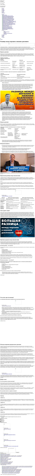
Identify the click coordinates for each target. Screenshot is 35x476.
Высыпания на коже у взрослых (5, 454)
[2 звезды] (4, 416)
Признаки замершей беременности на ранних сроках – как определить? (10, 456)
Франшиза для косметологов (8, 33)
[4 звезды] (11, 416)
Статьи (3, 11)
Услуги (3, 8)
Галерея (3, 9)
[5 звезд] (14, 416)
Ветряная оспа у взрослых (4, 457)
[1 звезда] (1, 416)
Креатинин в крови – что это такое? (5, 459)
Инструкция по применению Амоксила (9, 434)
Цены (3, 36)
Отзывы (3, 10)
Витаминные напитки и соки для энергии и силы (9, 468)
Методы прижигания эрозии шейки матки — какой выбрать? (11, 471)
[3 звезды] (8, 416)
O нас (3, 30)
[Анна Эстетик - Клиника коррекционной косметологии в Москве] (0, 38)
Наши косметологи (6, 31)
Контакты (3, 12)
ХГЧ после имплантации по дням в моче (10, 440)
